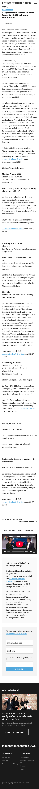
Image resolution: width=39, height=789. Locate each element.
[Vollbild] (34, 552)
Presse (22, 769)
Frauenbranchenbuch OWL (16, 4)
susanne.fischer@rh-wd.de (13, 159)
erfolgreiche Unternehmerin (17, 716)
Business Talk (24, 758)
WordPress (12, 784)
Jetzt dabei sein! (15, 732)
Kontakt (5, 761)
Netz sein (23, 766)
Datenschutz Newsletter (16, 633)
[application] (19, 544)
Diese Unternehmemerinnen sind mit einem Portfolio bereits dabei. (17, 724)
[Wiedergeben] (5, 552)
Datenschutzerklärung (10, 764)
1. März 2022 (8, 23)
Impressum (6, 758)
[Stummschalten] (31, 552)
